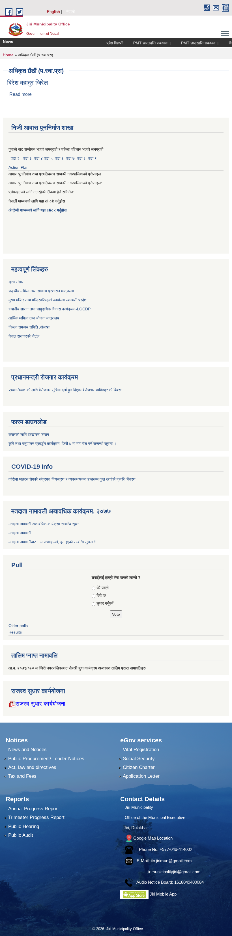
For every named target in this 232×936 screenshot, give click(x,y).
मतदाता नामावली (19, 533)
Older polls (18, 625)
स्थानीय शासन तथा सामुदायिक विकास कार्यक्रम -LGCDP (49, 309)
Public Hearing (23, 826)
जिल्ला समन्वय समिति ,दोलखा (29, 327)
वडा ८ (81, 158)
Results (15, 632)
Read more (20, 94)
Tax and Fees (22, 776)
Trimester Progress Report (36, 817)
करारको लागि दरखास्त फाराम (28, 434)
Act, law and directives (32, 767)
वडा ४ (39, 158)
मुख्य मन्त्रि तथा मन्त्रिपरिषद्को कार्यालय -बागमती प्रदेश (48, 300)
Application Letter (141, 776)
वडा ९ (92, 158)
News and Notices (27, 749)
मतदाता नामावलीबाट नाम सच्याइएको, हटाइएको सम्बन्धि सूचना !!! (53, 542)
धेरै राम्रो (102, 587)
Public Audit (20, 835)
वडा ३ (27, 158)
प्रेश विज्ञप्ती (104, 43)
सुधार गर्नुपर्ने (104, 603)
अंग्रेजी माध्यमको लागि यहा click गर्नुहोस (38, 210)
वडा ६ (59, 158)
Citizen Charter (139, 767)
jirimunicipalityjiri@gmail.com (174, 871)
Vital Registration (141, 749)
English (53, 11)
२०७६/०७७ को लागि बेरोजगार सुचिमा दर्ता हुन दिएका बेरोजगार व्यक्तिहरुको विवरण (66, 390)
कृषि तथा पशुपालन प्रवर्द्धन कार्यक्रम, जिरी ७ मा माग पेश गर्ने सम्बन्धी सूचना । (62, 443)
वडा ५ (48, 158)
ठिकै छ (101, 595)
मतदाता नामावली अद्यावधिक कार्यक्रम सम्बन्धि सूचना (44, 524)
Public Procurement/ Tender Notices (46, 758)
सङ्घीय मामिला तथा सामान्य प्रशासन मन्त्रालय (41, 291)
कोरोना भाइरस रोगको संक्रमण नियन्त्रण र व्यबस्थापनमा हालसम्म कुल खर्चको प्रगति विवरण (72, 479)
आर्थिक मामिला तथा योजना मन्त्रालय (33, 318)
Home (8, 55)
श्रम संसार (16, 282)
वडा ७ (70, 158)
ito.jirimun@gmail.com (171, 860)
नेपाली (70, 11)
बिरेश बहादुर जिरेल (27, 82)
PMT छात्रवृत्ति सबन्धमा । (141, 43)
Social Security (139, 758)
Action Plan (19, 167)
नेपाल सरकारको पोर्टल (23, 336)
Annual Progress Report (33, 808)
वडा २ (15, 158)
